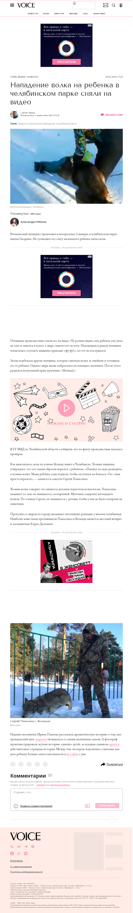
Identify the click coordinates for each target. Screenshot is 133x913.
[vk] (19, 846)
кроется (114, 744)
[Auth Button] (121, 5)
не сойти (72, 754)
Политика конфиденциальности (26, 872)
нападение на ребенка (56, 123)
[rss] (12, 846)
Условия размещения (21, 867)
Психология (34, 123)
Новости (33, 77)
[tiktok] (19, 853)
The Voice (26, 5)
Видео (21, 123)
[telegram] (26, 846)
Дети (74, 123)
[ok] (12, 853)
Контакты (16, 860)
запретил (41, 739)
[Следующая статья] (66, 819)
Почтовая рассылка (105, 5)
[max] (26, 853)
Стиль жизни (17, 77)
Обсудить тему (114, 114)
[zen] (32, 846)
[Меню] (12, 5)
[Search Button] (114, 5)
